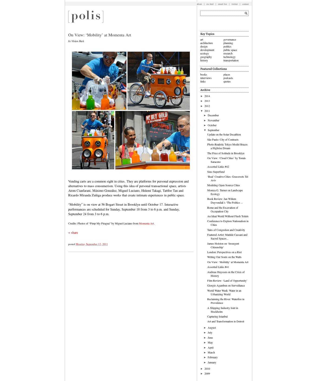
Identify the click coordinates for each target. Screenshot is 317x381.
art (201, 39)
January (212, 362)
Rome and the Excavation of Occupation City (222, 209)
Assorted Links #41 (218, 267)
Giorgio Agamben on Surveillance (226, 285)
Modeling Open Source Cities (223, 185)
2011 (207, 111)
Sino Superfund (216, 171)
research (228, 53)
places (226, 74)
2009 (207, 373)
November (213, 120)
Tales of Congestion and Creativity (226, 230)
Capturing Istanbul (217, 316)
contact (245, 4)
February (213, 357)
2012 (207, 106)
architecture (206, 43)
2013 (207, 101)
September (213, 130)
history (204, 60)
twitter (235, 4)
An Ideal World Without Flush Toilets (228, 216)
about (199, 4)
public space (230, 50)
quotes (227, 81)
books (203, 74)
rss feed (210, 4)
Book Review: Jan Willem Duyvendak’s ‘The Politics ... (225, 200)
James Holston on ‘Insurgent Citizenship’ (223, 245)
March (211, 352)
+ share (73, 232)
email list (222, 4)
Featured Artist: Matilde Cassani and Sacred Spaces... (227, 236)
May (210, 342)
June (210, 337)
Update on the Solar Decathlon (224, 134)
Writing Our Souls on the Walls (224, 257)
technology (229, 57)
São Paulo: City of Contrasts (223, 139)
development (207, 50)
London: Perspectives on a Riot (224, 252)
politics (227, 46)
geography (206, 57)
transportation (231, 60)
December (213, 115)
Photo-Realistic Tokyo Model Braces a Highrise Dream (227, 146)
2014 (207, 96)
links (203, 81)
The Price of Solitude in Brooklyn (225, 153)
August (212, 327)
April (210, 347)
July (210, 332)
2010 (207, 368)
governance (229, 39)
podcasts (228, 78)
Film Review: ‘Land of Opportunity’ (227, 280)
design (203, 46)
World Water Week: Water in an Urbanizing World (224, 292)
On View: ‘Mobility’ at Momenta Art (227, 262)
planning (228, 43)
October (212, 125)
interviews (206, 78)
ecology (204, 53)
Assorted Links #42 (218, 166)
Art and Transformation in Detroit (225, 321)
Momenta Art (146, 223)
